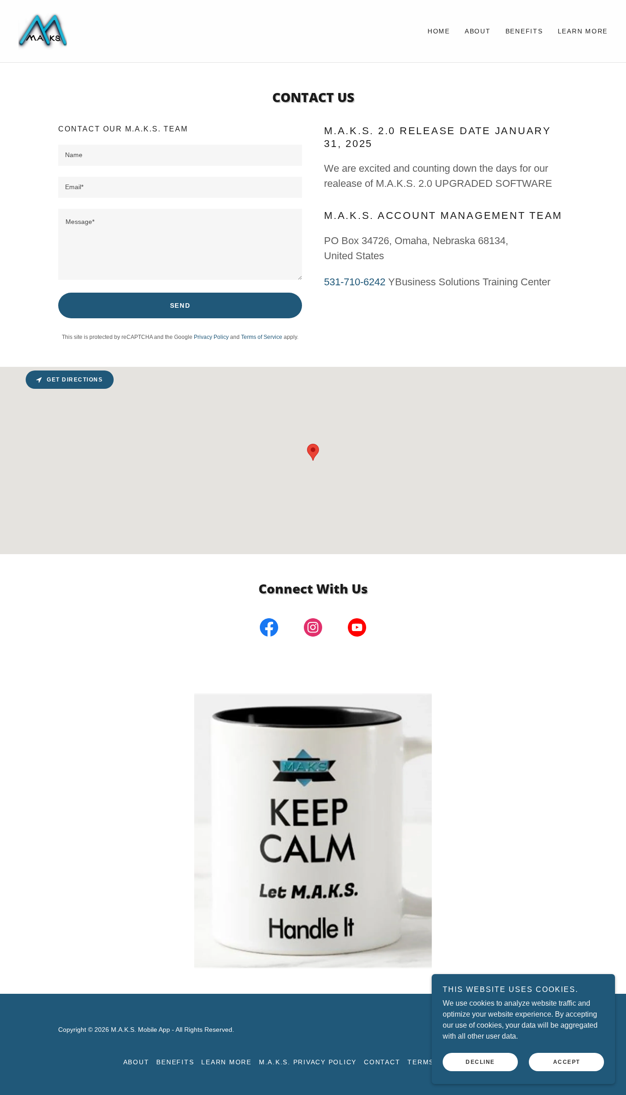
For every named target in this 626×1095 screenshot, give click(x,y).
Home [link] (439, 31)
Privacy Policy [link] (211, 337)
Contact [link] (382, 1062)
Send (180, 305)
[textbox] (180, 155)
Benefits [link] (524, 31)
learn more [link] (583, 31)
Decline (480, 1062)
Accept (566, 1062)
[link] (43, 30)
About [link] (478, 31)
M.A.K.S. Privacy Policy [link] (308, 1062)
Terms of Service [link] (261, 337)
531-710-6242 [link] (354, 282)
